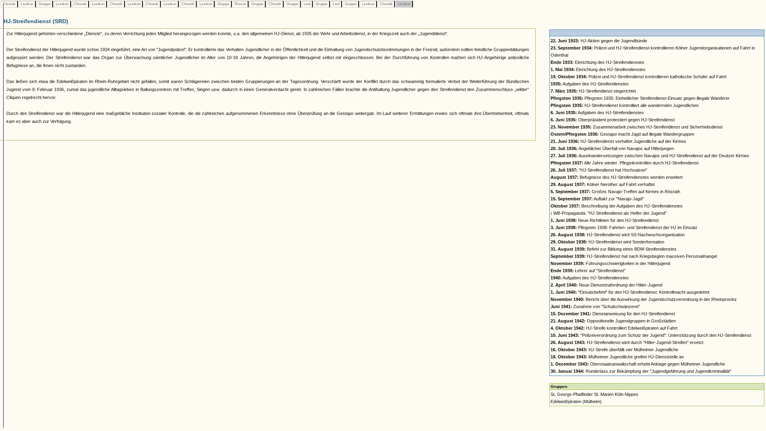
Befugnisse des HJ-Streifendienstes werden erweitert (617, 177)
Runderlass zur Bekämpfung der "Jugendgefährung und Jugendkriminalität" (641, 371)
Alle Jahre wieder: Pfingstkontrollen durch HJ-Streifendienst (625, 162)
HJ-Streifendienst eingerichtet (593, 91)
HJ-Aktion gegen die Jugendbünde (599, 40)
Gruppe (45, 4)
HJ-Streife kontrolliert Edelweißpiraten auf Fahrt (614, 328)
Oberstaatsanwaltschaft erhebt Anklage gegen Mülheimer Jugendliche (638, 364)
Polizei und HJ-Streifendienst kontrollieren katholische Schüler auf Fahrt (639, 76)
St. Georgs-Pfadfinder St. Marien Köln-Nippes (594, 394)
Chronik (9, 4)
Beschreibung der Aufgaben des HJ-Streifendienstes (617, 206)
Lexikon (27, 4)
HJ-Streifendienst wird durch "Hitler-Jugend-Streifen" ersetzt (627, 342)
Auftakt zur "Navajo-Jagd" (597, 198)
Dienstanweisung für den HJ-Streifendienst (613, 313)
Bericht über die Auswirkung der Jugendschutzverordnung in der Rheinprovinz (644, 299)
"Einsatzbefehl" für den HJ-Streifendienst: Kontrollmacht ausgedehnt (630, 292)
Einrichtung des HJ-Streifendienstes (597, 62)
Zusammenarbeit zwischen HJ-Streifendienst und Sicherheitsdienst (637, 127)
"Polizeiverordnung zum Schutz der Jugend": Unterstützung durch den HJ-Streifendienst (651, 335)
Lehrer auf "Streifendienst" (588, 270)
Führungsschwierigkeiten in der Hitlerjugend (610, 263)
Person (240, 4)
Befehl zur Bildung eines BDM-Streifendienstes (614, 249)
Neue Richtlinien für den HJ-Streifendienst (605, 220)
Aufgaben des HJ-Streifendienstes (590, 83)
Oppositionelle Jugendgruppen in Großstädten (613, 320)
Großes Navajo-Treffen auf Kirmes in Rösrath (615, 191)
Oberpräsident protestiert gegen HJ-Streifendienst (613, 119)
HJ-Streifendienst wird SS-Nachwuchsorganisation (618, 234)
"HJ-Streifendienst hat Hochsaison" (599, 170)
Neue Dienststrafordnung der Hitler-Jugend (606, 285)
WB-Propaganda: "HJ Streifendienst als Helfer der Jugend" (609, 213)
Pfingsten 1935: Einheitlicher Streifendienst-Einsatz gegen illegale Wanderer (640, 98)
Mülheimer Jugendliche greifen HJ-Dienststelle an (617, 356)
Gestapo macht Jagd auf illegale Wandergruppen (622, 134)
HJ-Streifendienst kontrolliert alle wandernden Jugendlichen (625, 105)
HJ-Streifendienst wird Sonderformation (607, 241)
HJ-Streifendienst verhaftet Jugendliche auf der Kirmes (618, 141)
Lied (307, 4)
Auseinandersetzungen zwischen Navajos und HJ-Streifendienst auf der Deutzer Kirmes (650, 155)
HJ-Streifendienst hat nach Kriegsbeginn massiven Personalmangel (634, 256)
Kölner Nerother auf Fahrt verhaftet (603, 184)
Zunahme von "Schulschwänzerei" (595, 306)
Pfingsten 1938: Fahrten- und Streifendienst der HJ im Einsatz (624, 227)
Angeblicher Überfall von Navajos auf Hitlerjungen (612, 148)
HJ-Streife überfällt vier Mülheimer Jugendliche (614, 349)
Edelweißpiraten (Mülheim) (576, 401)
